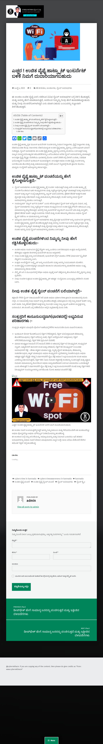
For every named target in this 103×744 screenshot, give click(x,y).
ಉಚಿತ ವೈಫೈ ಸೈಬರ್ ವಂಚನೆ (43, 482)
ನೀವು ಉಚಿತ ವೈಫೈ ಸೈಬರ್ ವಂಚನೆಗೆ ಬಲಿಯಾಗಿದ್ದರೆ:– (32, 125)
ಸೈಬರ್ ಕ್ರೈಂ (80, 482)
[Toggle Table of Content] (60, 116)
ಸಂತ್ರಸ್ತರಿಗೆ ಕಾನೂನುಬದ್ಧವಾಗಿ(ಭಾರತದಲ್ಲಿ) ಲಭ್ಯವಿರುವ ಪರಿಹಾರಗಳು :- (39, 128)
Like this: (20, 131)
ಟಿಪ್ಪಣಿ (14, 540)
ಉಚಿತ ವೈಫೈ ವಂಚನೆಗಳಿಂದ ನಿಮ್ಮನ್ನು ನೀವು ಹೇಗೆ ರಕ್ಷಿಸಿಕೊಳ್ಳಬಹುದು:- (38, 122)
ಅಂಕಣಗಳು (51, 88)
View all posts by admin (28, 507)
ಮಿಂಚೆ (55, 552)
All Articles (41, 88)
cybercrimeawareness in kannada (56, 478)
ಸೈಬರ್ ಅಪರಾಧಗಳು (64, 88)
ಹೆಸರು (14, 552)
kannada (79, 478)
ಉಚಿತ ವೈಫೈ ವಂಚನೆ (22, 482)
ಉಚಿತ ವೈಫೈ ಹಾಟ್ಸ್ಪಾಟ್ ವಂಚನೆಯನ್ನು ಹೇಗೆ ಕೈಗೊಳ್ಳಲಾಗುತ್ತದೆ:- (36, 119)
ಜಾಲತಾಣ (15, 564)
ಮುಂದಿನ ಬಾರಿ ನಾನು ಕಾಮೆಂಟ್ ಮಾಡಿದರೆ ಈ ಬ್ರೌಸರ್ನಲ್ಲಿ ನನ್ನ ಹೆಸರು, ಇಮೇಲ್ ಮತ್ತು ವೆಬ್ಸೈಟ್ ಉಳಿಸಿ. (45, 576)
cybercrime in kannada (25, 478)
